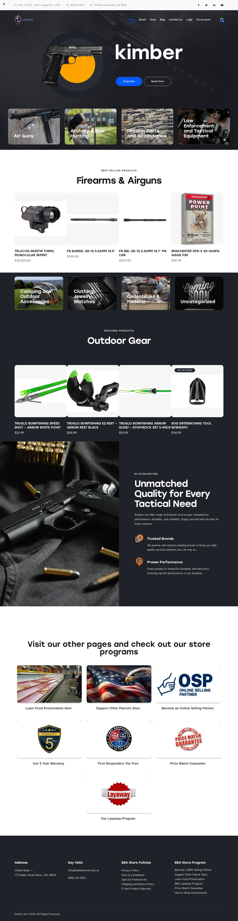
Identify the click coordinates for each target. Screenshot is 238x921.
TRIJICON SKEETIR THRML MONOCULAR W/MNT (34, 253)
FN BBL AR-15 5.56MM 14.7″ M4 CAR (142, 253)
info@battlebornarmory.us (83, 870)
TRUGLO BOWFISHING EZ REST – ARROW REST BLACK (40, 425)
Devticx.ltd (21, 914)
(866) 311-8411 (77, 877)
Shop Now (20, 142)
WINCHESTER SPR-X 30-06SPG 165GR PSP (195, 253)
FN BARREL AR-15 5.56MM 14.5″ (91, 251)
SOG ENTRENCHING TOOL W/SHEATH (139, 425)
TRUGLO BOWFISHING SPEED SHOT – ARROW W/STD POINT (194, 425)
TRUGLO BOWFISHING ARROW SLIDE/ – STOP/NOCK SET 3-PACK (93, 425)
